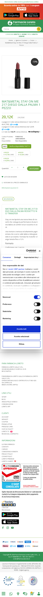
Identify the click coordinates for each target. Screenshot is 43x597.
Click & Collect (7, 429)
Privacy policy (7, 454)
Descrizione (8, 199)
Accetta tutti (21, 329)
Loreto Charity (7, 461)
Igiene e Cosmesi (21, 40)
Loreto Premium (8, 459)
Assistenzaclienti (25, 593)
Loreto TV (5, 431)
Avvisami (34, 168)
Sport (4, 397)
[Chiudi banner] (39, 251)
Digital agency (24, 570)
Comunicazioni (7, 404)
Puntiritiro (18, 593)
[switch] (37, 304)
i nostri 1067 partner (16, 269)
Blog (4, 399)
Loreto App (6, 406)
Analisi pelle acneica (9, 402)
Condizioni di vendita (10, 452)
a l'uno (9, 153)
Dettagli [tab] (17, 257)
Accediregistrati (38, 593)
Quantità (5, 168)
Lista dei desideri (10, 177)
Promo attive (7, 424)
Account (5, 417)
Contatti (5, 447)
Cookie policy (7, 456)
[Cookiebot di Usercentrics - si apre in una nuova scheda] (27, 250)
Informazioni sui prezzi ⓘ (10, 188)
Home (11, 40)
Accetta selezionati (21, 336)
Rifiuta (21, 344)
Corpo (32, 40)
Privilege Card (7, 427)
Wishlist (5, 419)
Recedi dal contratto (10, 434)
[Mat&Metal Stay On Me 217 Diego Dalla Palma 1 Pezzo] (21, 75)
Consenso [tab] (7, 257)
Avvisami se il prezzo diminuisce (15, 182)
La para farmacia (8, 444)
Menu (3, 593)
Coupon (5, 422)
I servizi (5, 449)
